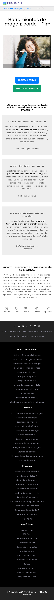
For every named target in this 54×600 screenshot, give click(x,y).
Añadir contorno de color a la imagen (27, 402)
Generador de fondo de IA (27, 510)
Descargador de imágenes (27, 443)
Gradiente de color (27, 568)
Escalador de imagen (27, 422)
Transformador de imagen (27, 430)
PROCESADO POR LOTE (27, 88)
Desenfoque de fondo (27, 372)
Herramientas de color (27, 538)
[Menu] (50, 3)
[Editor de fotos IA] (12, 3)
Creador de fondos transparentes (27, 456)
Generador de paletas (27, 547)
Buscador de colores (27, 555)
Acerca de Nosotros (11, 331)
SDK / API (27, 534)
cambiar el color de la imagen (27, 363)
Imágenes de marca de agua (27, 447)
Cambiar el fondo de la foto (27, 368)
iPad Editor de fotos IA (27, 488)
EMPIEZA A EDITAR (27, 80)
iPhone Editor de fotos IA (27, 484)
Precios (25, 336)
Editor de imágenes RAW (27, 497)
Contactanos (37, 336)
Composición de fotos (27, 381)
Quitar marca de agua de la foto (27, 359)
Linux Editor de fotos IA (27, 480)
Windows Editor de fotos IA (27, 471)
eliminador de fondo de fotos (27, 174)
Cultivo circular (27, 393)
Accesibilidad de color (27, 572)
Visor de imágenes (27, 434)
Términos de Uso (31, 331)
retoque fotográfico (27, 376)
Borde (29, 9)
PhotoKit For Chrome (27, 514)
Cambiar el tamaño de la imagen (27, 413)
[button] (15, 326)
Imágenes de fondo (27, 577)
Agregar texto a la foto (27, 389)
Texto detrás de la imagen (27, 505)
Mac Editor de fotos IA (27, 476)
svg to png (27, 518)
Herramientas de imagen (13, 9)
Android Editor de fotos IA (27, 493)
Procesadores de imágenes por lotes (27, 501)
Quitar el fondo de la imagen (27, 355)
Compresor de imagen (27, 417)
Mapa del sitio (27, 530)
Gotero (27, 564)
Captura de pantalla (27, 452)
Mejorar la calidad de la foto (27, 385)
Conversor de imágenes (27, 439)
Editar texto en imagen (27, 398)
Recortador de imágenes (27, 426)
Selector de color (27, 542)
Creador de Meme (27, 460)
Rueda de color (27, 551)
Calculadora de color (27, 559)
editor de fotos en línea (26, 129)
